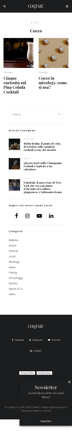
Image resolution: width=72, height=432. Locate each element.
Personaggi (29, 139)
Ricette (27, 158)
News (12, 267)
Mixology (8, 72)
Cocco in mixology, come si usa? (53, 83)
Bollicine (13, 240)
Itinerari (13, 251)
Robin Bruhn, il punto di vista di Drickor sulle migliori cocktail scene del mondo (42, 146)
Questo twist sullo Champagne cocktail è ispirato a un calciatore (43, 166)
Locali (26, 178)
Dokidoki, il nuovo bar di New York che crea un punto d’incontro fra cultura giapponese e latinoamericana (43, 187)
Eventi (12, 245)
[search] (59, 114)
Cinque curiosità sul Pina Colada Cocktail (14, 85)
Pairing (13, 272)
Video (12, 294)
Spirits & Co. (16, 288)
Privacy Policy (46, 421)
